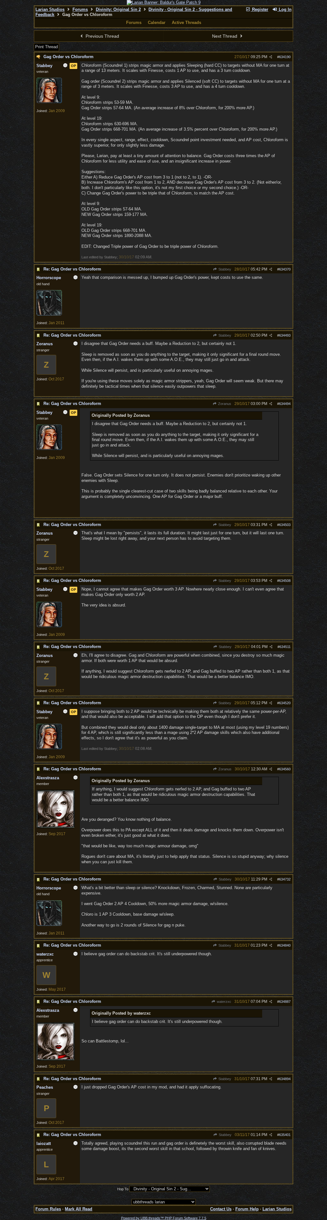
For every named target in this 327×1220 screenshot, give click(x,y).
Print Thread (46, 46)
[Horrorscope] (49, 314)
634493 (285, 335)
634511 (285, 647)
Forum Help (247, 1209)
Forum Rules (48, 1209)
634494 (285, 404)
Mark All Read (78, 1209)
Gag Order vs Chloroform (68, 56)
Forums (80, 9)
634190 (285, 57)
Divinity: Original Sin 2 (118, 9)
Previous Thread (101, 36)
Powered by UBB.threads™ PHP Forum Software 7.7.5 (163, 1218)
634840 (285, 945)
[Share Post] (270, 57)
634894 (285, 1079)
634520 (285, 703)
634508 (285, 581)
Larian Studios (50, 9)
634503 (285, 525)
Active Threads (186, 22)
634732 (285, 879)
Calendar (156, 22)
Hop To (122, 1189)
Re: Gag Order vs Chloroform (72, 269)
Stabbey (224, 269)
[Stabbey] (49, 102)
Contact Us (221, 1209)
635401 (285, 1135)
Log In (285, 9)
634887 (285, 1001)
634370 (285, 269)
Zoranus (224, 404)
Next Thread (225, 36)
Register (259, 9)
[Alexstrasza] (55, 827)
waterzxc (223, 1001)
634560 (285, 769)
